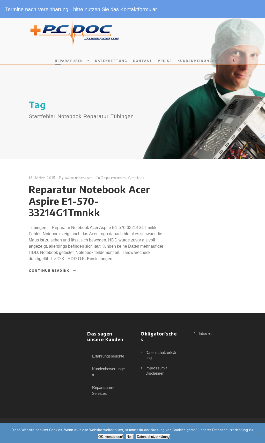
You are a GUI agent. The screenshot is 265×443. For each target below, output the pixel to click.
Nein (130, 437)
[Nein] (258, 433)
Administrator (79, 177)
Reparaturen (69, 60)
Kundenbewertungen (108, 372)
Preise (165, 60)
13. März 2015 (42, 177)
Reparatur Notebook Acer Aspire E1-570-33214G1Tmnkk (89, 200)
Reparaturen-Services (122, 177)
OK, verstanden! (110, 437)
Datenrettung (111, 60)
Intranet (205, 333)
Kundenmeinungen (197, 60)
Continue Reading (49, 271)
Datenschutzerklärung (153, 437)
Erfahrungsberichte (108, 356)
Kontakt (142, 60)
